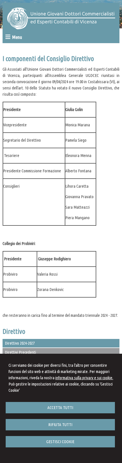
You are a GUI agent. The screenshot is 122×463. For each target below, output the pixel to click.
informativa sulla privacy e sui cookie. (84, 377)
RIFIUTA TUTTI (60, 424)
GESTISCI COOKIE (60, 441)
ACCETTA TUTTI (60, 407)
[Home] (61, 28)
